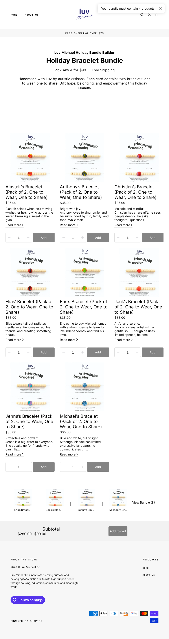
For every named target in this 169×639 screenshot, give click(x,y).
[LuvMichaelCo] (84, 14)
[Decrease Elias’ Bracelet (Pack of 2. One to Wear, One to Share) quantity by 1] (9, 352)
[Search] (142, 14)
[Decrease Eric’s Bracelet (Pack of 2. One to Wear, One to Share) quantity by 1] (63, 352)
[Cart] (156, 14)
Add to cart (118, 531)
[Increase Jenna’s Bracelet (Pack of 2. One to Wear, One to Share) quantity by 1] (28, 467)
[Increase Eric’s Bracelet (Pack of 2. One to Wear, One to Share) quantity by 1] (82, 352)
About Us (149, 574)
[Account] (149, 14)
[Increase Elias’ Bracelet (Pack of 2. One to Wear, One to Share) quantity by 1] (28, 352)
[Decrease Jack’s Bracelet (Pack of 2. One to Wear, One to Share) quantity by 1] (118, 352)
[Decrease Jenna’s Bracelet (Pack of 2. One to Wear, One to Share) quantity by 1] (9, 467)
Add (44, 237)
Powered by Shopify (26, 621)
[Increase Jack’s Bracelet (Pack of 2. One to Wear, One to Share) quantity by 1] (137, 352)
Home (146, 568)
